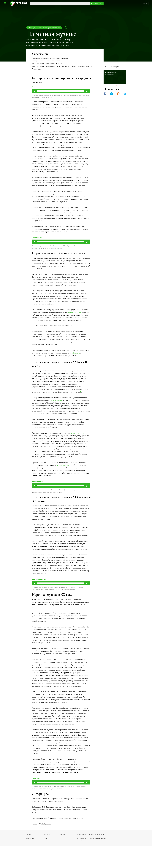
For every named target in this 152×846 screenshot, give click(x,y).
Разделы (29, 834)
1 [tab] (110, 85)
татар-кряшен (56, 400)
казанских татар (74, 312)
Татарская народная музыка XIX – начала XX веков (50, 66)
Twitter (111, 93)
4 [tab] (120, 85)
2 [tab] (113, 85)
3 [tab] (117, 85)
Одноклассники (118, 93)
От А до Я (46, 834)
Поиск (62, 834)
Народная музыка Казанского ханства (46, 61)
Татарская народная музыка (49, 28)
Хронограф (30, 838)
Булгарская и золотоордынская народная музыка (50, 58)
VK (105, 93)
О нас (45, 838)
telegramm (124, 93)
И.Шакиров (75, 353)
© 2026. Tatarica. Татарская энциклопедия (90, 834)
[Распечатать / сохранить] (66, 27)
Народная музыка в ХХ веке (82, 66)
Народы (31, 28)
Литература (36, 69)
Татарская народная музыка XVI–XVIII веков (48, 63)
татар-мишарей (77, 433)
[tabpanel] (115, 77)
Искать (97, 3)
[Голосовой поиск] (91, 3)
